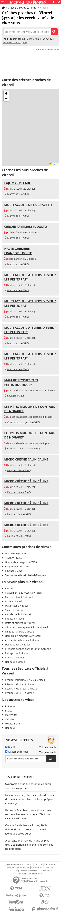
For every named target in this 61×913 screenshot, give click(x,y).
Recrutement (50, 864)
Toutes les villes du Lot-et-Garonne (25, 575)
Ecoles (8, 710)
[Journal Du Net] (44, 888)
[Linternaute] (16, 895)
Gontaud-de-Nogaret (15, 42)
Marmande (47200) (18, 194)
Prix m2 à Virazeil (15, 657)
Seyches (47, 38)
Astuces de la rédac (17, 752)
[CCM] (16, 888)
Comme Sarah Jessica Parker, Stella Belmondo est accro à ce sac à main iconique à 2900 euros (26, 829)
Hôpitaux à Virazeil (15, 661)
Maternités (11, 714)
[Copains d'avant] (16, 902)
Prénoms (10, 706)
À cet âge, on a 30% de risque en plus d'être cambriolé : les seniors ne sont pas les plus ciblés (29, 844)
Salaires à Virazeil (15, 610)
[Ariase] (16, 909)
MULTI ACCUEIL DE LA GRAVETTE (28, 205)
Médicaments (13, 723)
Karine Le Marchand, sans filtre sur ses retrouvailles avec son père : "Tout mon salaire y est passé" (28, 814)
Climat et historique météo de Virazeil (26, 627)
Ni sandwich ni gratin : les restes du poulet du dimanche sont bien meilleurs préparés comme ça (30, 799)
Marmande (32, 38)
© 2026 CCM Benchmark (30, 874)
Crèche (12, 7)
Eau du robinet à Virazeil (19, 597)
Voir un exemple (47, 747)
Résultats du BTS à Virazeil (20, 692)
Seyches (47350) (16, 395)
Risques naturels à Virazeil (20, 631)
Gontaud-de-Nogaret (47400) (23, 422)
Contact (28, 864)
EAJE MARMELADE (17, 183)
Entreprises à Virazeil (17, 653)
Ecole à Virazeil (13, 601)
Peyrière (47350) (14, 570)
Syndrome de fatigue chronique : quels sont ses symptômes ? (28, 786)
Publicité (38, 864)
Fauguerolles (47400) (19, 470)
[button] (6, 93)
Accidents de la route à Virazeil (22, 640)
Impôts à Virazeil (14, 618)
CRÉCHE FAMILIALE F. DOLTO (25, 227)
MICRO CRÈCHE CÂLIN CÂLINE (26, 459)
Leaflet (55, 164)
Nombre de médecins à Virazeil (23, 635)
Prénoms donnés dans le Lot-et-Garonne (28, 648)
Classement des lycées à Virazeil (23, 592)
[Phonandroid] (44, 909)
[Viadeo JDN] (44, 902)
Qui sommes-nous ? (14, 864)
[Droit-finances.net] (44, 895)
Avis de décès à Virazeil (18, 614)
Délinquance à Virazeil (17, 644)
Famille (11, 747)
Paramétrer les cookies (42, 867)
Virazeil (9, 588)
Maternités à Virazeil (16, 605)
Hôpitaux (10, 727)
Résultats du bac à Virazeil (20, 684)
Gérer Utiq (14, 870)
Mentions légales (29, 870)
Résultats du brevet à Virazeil (21, 688)
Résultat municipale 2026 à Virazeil (25, 679)
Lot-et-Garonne (27, 7)
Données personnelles (18, 867)
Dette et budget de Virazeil (20, 622)
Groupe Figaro (46, 870)
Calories (9, 719)
